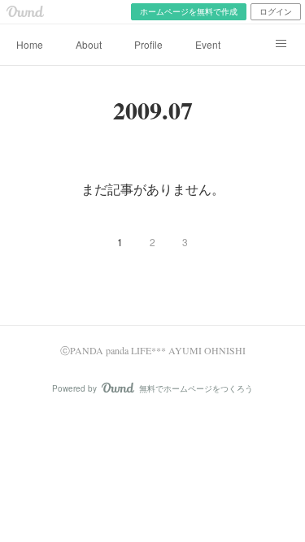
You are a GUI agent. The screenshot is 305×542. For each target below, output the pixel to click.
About (89, 44)
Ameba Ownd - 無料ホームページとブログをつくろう (25, 11)
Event (207, 44)
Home (29, 44)
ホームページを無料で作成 (188, 11)
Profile (148, 44)
